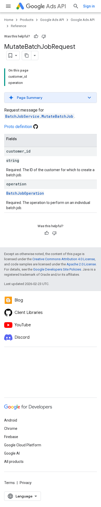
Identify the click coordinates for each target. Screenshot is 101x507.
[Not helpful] (44, 36)
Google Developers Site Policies (57, 269)
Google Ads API (52, 20)
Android (10, 420)
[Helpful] (36, 36)
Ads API (56, 6)
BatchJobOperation (25, 193)
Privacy (26, 483)
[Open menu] (8, 6)
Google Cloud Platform (22, 445)
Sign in (89, 6)
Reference (18, 26)
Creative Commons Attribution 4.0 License (63, 259)
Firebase (11, 437)
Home (8, 20)
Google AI (12, 453)
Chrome (10, 428)
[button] (50, 97)
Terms (9, 483)
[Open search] (76, 6)
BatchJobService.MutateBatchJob (39, 116)
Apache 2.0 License (81, 264)
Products (26, 20)
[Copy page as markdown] (26, 55)
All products (14, 462)
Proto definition (18, 126)
